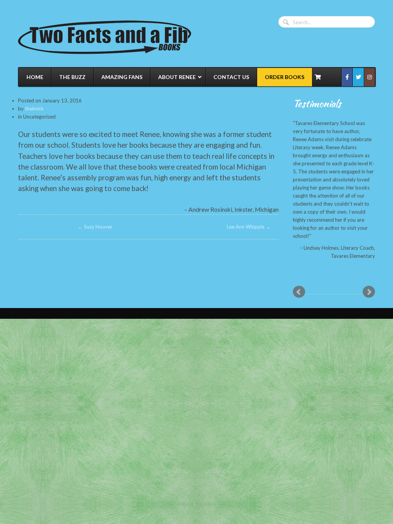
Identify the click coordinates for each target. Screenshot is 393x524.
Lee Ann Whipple (249, 227)
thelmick (34, 108)
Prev (299, 292)
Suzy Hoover (95, 227)
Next (369, 292)
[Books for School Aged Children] (104, 37)
